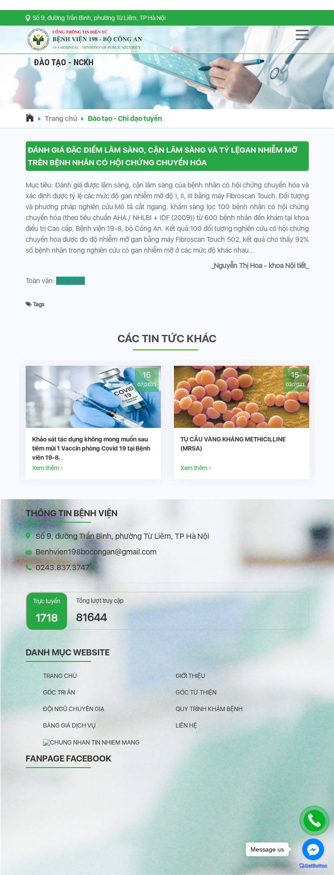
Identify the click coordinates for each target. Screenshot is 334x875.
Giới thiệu (190, 675)
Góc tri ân (59, 692)
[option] (124, 422)
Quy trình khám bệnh (209, 708)
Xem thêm (77, 467)
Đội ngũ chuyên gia (73, 708)
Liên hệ (186, 725)
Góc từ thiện (196, 692)
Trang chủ (61, 118)
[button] (167, 100)
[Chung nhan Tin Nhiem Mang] (91, 741)
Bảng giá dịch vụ (69, 725)
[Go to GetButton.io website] (313, 866)
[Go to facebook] (313, 849)
